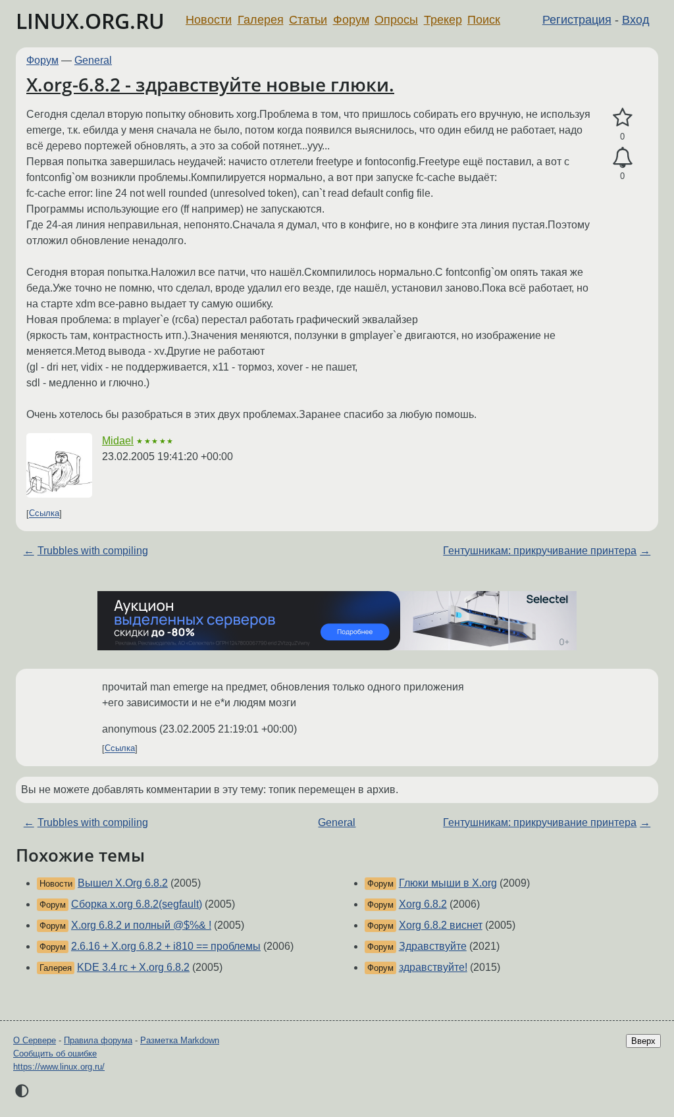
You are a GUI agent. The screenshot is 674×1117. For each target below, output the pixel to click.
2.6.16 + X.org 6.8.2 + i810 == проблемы (166, 946)
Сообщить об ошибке (55, 1053)
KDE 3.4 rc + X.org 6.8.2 (133, 967)
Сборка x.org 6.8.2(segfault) (136, 904)
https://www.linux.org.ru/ (59, 1067)
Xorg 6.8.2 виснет (440, 925)
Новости (209, 19)
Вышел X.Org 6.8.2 (123, 883)
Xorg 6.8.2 (423, 904)
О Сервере (34, 1040)
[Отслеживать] (622, 158)
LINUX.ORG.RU (90, 21)
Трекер (443, 19)
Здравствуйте (433, 946)
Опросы (396, 19)
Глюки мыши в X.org (448, 883)
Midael (118, 440)
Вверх (643, 1041)
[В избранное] (622, 118)
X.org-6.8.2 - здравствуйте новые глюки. (210, 84)
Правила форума (98, 1040)
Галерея (261, 19)
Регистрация (576, 19)
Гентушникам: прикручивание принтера (539, 550)
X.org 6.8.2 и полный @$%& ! (141, 925)
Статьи (308, 19)
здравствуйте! (433, 967)
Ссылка (44, 514)
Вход (636, 19)
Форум (351, 19)
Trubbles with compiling (93, 550)
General (93, 60)
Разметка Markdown (179, 1040)
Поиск (483, 19)
